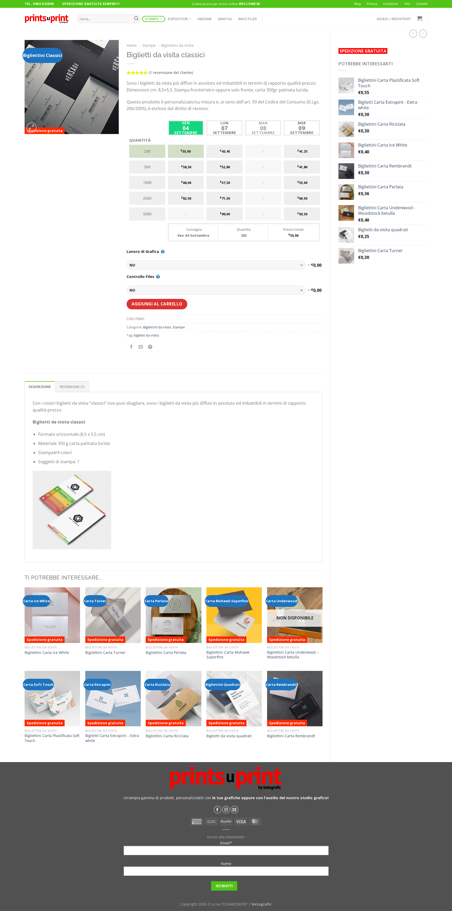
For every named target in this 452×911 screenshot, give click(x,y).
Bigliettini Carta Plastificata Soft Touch (52, 738)
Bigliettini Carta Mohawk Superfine (227, 655)
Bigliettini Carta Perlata (166, 652)
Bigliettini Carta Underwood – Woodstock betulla (293, 655)
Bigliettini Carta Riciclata (167, 736)
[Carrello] (419, 18)
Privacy (371, 4)
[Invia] (136, 18)
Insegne (204, 19)
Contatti (421, 4)
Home (132, 45)
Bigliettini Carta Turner (105, 652)
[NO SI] (216, 265)
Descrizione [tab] (40, 387)
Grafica (225, 19)
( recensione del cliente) (171, 72)
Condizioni (390, 4)
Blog (357, 4)
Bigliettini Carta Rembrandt (291, 736)
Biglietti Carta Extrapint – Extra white (112, 738)
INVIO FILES (247, 19)
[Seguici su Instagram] (226, 810)
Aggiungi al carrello (157, 304)
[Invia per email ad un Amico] (140, 347)
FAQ (407, 4)
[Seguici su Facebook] (218, 810)
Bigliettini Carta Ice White (47, 652)
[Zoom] (31, 128)
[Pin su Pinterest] (150, 347)
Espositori (178, 19)
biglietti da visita (146, 335)
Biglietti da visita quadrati (229, 736)
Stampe (152, 19)
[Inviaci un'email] (235, 810)
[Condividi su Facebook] (131, 347)
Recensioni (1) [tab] (72, 387)
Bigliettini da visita (177, 45)
